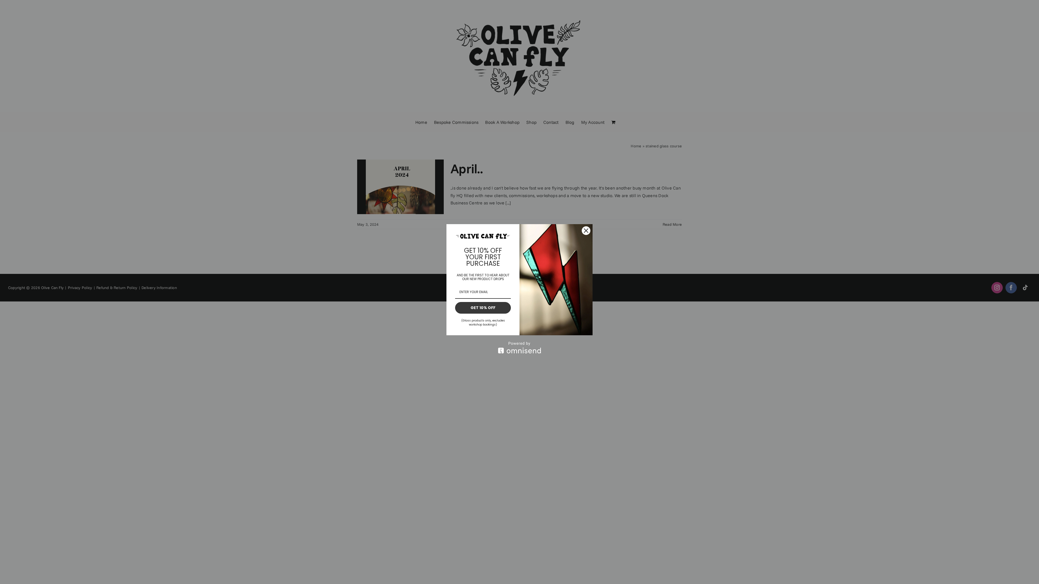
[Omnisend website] (519, 347)
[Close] (586, 230)
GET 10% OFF (483, 307)
